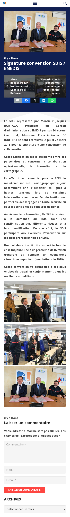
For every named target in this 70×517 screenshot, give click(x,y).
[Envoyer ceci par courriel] (18, 100)
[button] (65, 3)
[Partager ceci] (26, 100)
